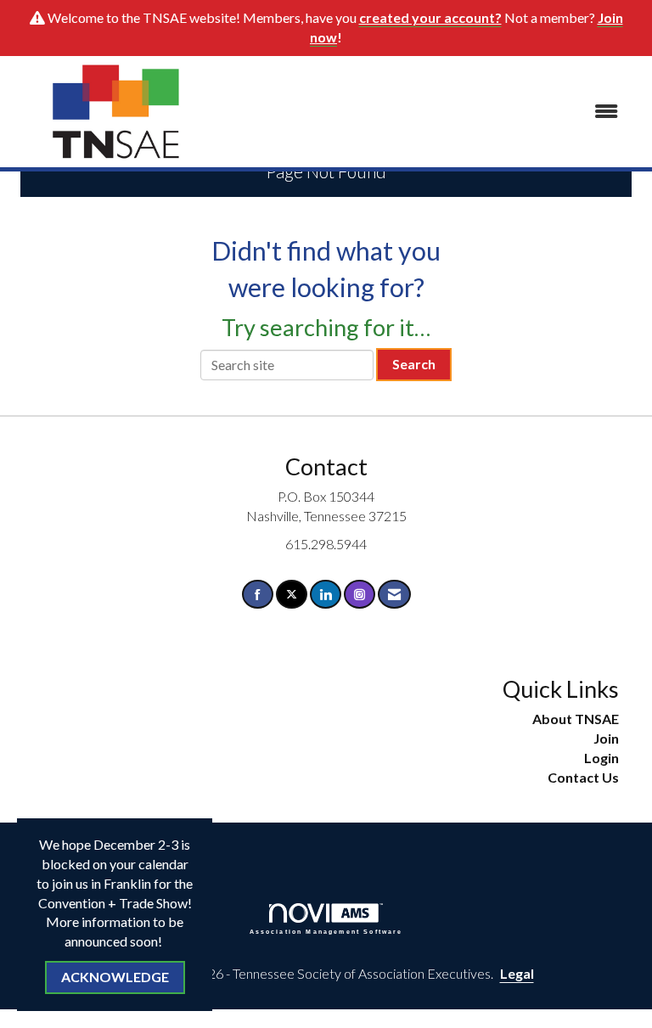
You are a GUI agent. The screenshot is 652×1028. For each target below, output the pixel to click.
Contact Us (583, 777)
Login (601, 758)
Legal (517, 973)
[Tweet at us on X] (291, 594)
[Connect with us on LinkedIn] (325, 594)
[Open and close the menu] (427, 111)
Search (414, 364)
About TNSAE (575, 719)
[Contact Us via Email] (394, 594)
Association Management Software (326, 931)
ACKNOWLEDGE (115, 977)
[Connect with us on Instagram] (359, 594)
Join (606, 738)
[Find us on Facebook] (257, 594)
